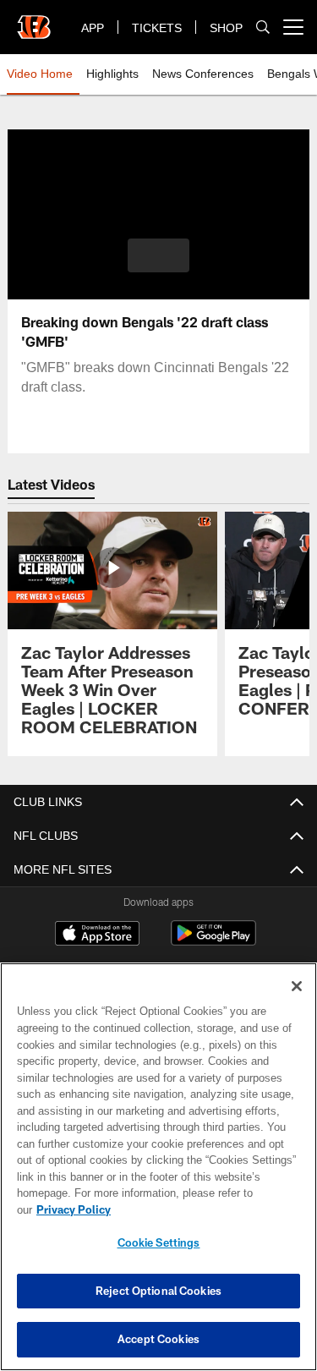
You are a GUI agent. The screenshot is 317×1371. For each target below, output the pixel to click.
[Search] (263, 27)
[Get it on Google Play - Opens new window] (213, 941)
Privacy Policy (204, 1209)
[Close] (296, 1003)
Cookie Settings (159, 1242)
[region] (158, 1175)
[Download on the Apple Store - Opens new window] (97, 935)
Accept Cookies (158, 1339)
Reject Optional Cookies (158, 1290)
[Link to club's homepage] (34, 20)
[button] (158, 255)
